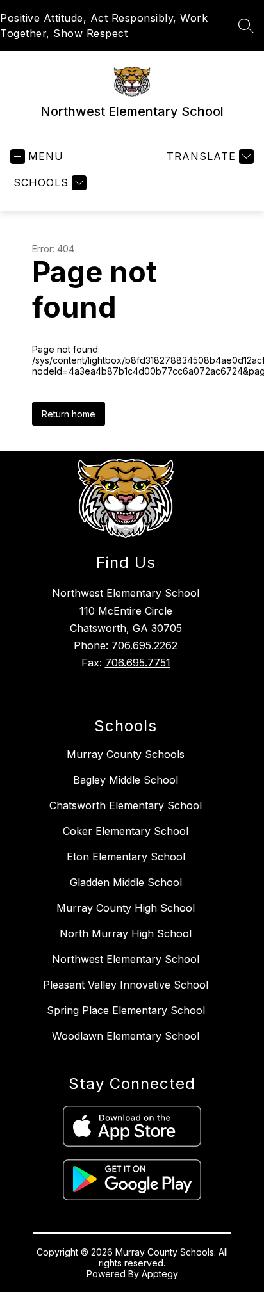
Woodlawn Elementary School (125, 1036)
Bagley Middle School (125, 779)
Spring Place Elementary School (126, 1010)
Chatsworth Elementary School (125, 805)
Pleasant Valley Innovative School (125, 984)
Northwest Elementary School (125, 959)
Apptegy (160, 1273)
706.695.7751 (137, 662)
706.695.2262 (144, 645)
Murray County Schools (126, 754)
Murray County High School (125, 907)
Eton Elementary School (126, 856)
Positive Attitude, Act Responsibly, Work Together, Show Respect (104, 26)
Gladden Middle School (126, 882)
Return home (68, 413)
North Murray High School (126, 933)
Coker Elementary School (125, 831)
